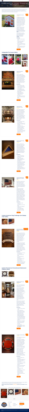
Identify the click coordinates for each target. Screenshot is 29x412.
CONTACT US (15, 384)
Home (9, 403)
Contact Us (10, 406)
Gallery (9, 405)
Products (14, 403)
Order (18, 49)
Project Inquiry (15, 404)
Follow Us (14, 405)
